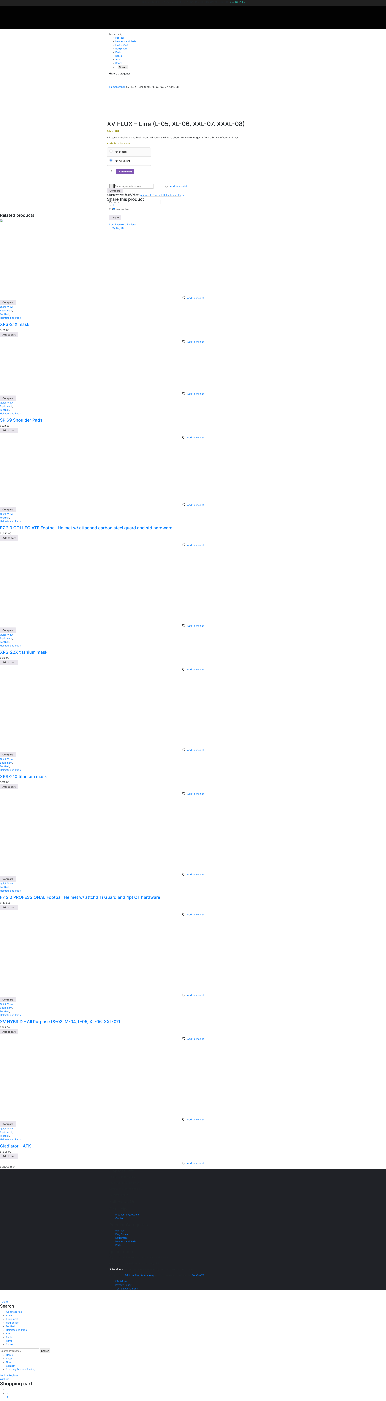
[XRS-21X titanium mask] (37, 708)
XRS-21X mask (14, 324)
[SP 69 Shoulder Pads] (37, 366)
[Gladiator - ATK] (37, 1078)
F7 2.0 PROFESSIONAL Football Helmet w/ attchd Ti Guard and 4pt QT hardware (80, 897)
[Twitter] (114, 208)
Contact (120, 1218)
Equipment (145, 195)
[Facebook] (113, 204)
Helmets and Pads (173, 195)
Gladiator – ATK (15, 1146)
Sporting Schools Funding (20, 1369)
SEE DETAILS (237, 1)
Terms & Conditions (126, 1288)
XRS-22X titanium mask (23, 652)
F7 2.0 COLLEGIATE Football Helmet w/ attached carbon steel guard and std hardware (86, 527)
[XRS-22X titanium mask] (37, 584)
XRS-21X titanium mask (23, 776)
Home (9, 1354)
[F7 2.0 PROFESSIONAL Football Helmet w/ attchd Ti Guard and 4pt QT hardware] (37, 832)
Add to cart (125, 171)
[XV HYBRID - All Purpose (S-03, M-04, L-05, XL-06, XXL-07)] (37, 953)
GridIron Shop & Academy (139, 1275)
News (9, 1362)
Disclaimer (121, 1281)
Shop (9, 1358)
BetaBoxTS (198, 1275)
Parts (118, 1245)
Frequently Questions (127, 1214)
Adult (9, 1315)
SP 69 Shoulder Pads (21, 420)
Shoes (9, 1344)
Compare (114, 190)
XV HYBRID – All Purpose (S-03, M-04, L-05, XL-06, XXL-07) (60, 1021)
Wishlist (4, 1379)
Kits (8, 1333)
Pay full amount (122, 160)
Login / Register (9, 1375)
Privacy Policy (123, 1284)
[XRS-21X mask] (37, 256)
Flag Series (121, 1234)
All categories (14, 1311)
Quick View (6, 306)
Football (157, 195)
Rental (9, 1340)
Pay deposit (121, 151)
